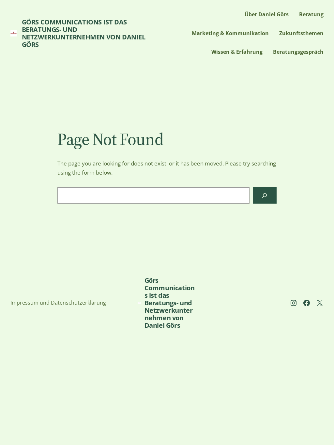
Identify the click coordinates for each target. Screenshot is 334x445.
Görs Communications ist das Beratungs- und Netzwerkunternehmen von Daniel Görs (83, 33)
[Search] (265, 195)
